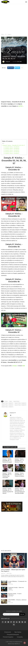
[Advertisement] (14, 19)
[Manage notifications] (24, 643)
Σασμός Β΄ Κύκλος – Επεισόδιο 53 (12, 146)
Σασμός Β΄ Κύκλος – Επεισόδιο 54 (12, 148)
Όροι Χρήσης (18, 632)
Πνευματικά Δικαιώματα (13, 634)
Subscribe (22, 614)
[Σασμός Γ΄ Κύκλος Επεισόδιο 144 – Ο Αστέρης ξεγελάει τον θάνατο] (8, 483)
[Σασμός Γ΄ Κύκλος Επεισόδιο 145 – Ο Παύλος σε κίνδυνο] (20, 468)
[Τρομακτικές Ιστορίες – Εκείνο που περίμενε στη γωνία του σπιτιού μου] (4, 589)
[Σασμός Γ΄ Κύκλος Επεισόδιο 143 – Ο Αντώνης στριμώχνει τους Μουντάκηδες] (20, 483)
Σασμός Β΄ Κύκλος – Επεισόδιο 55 (12, 150)
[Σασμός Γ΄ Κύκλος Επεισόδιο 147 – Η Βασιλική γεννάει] (20, 453)
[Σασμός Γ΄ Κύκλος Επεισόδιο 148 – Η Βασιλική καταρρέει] (8, 453)
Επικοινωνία (7, 632)
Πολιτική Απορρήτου (8, 637)
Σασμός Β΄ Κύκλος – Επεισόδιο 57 (12, 153)
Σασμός (10, 401)
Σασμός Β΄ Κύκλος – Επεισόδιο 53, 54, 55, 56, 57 (14, 145)
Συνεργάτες (20, 637)
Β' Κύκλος (6, 401)
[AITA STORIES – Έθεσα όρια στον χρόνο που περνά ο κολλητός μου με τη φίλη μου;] (14, 560)
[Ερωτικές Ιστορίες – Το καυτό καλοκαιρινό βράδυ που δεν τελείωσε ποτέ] (4, 595)
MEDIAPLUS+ (17, 643)
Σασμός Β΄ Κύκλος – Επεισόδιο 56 (12, 151)
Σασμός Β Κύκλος (16, 401)
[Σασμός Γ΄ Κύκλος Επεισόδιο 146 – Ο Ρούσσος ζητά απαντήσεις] (8, 468)
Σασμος (4, 53)
